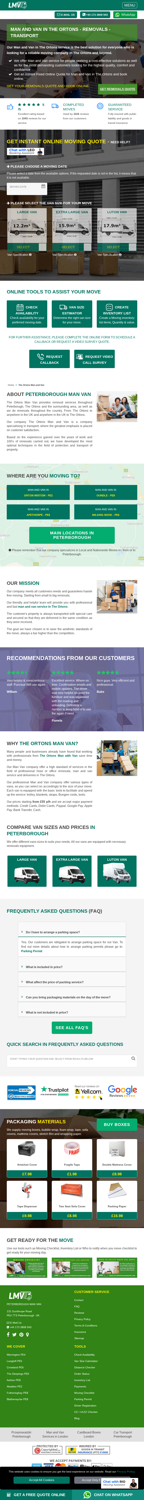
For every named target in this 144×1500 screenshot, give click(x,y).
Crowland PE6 (15, 1367)
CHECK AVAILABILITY (27, 314)
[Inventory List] (72, 1267)
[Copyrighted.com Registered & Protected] (47, 1450)
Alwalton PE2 (14, 1386)
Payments (80, 1386)
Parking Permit (31, 951)
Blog (77, 1418)
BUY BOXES (117, 1124)
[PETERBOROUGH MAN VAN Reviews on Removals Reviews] (21, 1092)
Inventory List (82, 1380)
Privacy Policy (126, 1471)
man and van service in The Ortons (43, 606)
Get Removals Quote (117, 89)
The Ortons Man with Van (58, 755)
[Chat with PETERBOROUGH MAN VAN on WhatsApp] (88, 1495)
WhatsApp (128, 14)
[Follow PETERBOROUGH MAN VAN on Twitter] (14, 1335)
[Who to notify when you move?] (117, 1267)
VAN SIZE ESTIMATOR (72, 314)
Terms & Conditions (85, 1325)
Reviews (79, 1312)
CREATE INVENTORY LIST (117, 314)
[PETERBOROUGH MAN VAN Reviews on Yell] (88, 1092)
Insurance (80, 1331)
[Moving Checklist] (27, 1267)
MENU (129, 5)
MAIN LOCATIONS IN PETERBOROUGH (72, 535)
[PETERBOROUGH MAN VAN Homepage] (17, 5)
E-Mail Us (15, 1322)
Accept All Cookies (41, 1480)
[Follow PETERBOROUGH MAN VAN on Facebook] (8, 1335)
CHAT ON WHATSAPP (113, 1495)
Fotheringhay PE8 (17, 1392)
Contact (78, 1300)
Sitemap (79, 1338)
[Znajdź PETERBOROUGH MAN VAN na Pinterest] (21, 1335)
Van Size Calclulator (86, 1361)
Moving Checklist (84, 1392)
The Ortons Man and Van (31, 385)
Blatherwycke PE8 (17, 1399)
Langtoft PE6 (14, 1361)
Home (11, 385)
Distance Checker (84, 1367)
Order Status (81, 1373)
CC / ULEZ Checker (86, 1411)
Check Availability (84, 1354)
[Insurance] (88, 1450)
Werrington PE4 (16, 1354)
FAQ (77, 1306)
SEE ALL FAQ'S (72, 1027)
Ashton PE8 (14, 1380)
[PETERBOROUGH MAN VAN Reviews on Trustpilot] (55, 1092)
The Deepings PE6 (18, 1373)
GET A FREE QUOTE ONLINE (39, 1495)
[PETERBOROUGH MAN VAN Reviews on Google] (122, 1092)
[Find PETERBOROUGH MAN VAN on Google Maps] (27, 1335)
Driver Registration (85, 1405)
